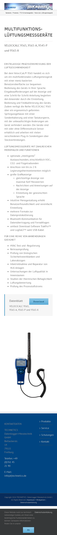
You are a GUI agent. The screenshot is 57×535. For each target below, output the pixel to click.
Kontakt (45, 441)
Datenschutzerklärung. (44, 512)
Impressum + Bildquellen (36, 500)
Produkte (46, 421)
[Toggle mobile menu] (51, 5)
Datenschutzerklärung (28, 502)
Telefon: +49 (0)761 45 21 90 (10, 462)
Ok (28, 530)
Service (45, 428)
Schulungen (46, 435)
